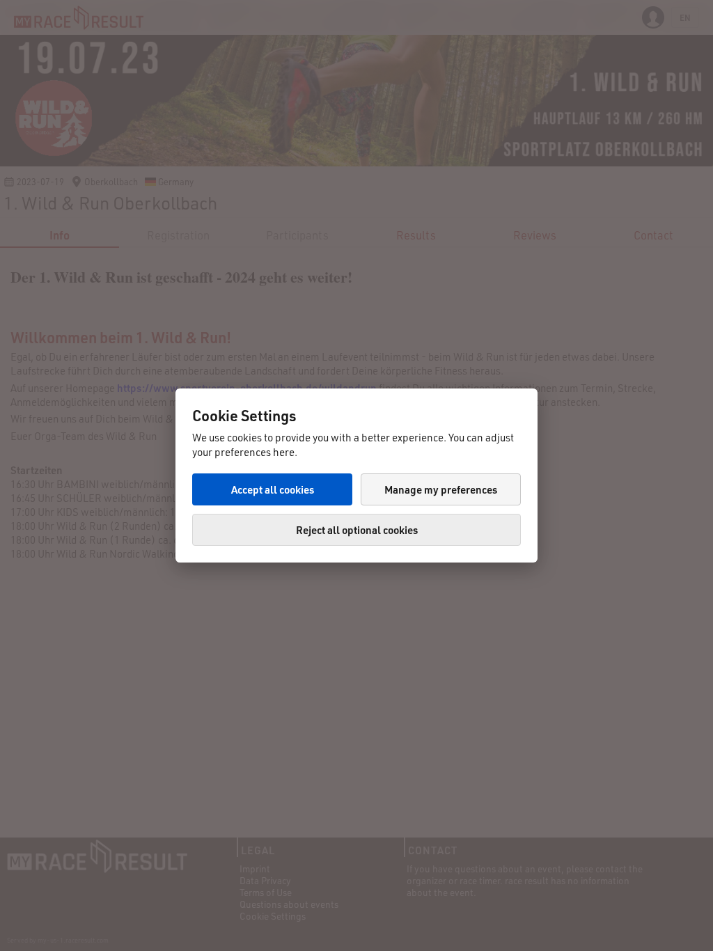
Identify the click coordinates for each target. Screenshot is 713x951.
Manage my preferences (440, 489)
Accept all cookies (272, 489)
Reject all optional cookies (357, 530)
